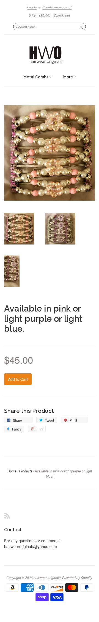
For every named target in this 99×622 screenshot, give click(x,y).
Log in (32, 7)
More (68, 77)
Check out (62, 15)
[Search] (81, 26)
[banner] (49, 53)
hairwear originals (47, 577)
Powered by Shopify (77, 577)
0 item (40, 15)
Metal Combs (36, 77)
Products (25, 471)
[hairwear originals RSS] (7, 515)
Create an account (57, 7)
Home (11, 471)
